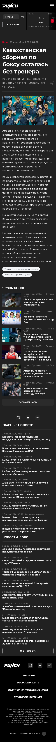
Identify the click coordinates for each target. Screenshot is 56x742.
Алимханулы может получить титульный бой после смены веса (27, 596)
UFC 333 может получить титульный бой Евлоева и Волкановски (25, 507)
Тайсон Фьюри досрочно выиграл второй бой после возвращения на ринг (26, 573)
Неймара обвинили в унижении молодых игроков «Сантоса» (26, 472)
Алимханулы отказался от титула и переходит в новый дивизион (22, 631)
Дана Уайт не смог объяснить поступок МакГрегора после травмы (25, 484)
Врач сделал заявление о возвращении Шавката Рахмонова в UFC (25, 449)
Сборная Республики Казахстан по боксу (21, 269)
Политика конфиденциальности (28, 690)
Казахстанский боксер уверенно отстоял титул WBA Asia (26, 562)
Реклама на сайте (28, 683)
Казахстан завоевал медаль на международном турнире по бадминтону (26, 438)
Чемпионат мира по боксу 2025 (17, 275)
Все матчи (13, 24)
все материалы (28, 402)
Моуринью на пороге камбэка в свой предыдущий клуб (35, 391)
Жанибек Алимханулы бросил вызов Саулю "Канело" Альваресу (27, 608)
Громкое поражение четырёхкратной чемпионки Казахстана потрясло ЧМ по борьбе (37, 355)
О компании (28, 675)
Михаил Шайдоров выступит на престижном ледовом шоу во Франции (25, 518)
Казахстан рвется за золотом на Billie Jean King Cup (38, 319)
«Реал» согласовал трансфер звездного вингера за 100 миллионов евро (25, 495)
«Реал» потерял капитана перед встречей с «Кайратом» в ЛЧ (38, 302)
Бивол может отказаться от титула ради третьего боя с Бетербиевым (25, 619)
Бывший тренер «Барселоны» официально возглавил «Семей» (27, 461)
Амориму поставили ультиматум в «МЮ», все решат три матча (37, 374)
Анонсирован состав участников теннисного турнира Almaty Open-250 (38, 337)
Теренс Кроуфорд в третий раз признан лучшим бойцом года (25, 642)
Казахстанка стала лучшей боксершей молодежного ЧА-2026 (25, 585)
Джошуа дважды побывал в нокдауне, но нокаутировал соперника (26, 550)
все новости (28, 651)
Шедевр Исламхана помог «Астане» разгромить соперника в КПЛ (23, 530)
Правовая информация (28, 697)
